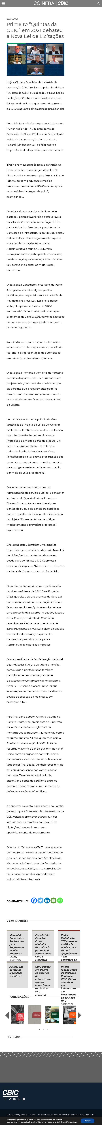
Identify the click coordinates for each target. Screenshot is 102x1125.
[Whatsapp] (60, 900)
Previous (7, 1015)
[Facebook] (34, 900)
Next (79, 1015)
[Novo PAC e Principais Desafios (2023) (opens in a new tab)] (52, 1014)
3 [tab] (47, 1029)
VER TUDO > (15, 1037)
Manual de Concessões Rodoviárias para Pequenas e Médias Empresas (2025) (16, 946)
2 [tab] (43, 1029)
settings (73, 1122)
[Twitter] (40, 900)
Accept (87, 1121)
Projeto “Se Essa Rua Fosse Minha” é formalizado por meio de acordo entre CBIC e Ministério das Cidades (43, 949)
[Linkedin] (47, 900)
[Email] (53, 900)
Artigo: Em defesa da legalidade (16, 970)
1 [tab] (39, 1029)
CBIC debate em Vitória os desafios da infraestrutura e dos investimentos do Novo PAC (43, 979)
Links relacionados (16, 10)
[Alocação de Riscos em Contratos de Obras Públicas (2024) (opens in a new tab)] (34, 1014)
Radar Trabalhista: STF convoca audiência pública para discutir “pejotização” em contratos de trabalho (69, 949)
